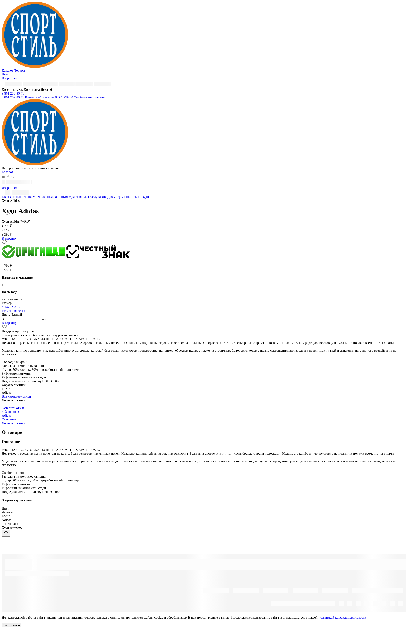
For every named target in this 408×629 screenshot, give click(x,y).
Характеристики (14, 423)
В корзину (9, 323)
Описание (9, 419)
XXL (15, 307)
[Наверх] (6, 533)
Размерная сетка (13, 310)
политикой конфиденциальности (342, 617)
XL (9, 307)
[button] (13, 93)
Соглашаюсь (11, 625)
